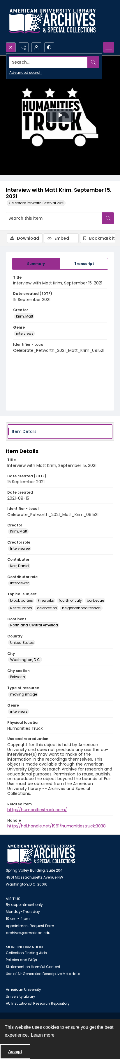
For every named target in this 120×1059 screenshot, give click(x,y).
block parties (21, 600)
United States (22, 642)
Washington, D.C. (25, 659)
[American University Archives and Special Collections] (41, 854)
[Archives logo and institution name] (52, 21)
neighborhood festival (81, 607)
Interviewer (19, 582)
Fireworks (46, 600)
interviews (24, 333)
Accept (15, 1051)
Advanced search (25, 72)
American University (23, 989)
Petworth (17, 676)
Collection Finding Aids (26, 952)
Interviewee (20, 548)
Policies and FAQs (21, 959)
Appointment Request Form (30, 925)
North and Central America (34, 625)
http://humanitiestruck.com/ (37, 810)
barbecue (95, 600)
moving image (23, 694)
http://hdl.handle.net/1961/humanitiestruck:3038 (56, 826)
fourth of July (70, 600)
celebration (47, 607)
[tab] (36, 263)
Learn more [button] (42, 1035)
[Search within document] (108, 218)
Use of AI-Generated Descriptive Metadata (43, 973)
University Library (20, 996)
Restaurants (21, 607)
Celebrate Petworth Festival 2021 (36, 202)
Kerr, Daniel (19, 565)
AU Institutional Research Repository (38, 1003)
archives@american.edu (28, 932)
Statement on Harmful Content (33, 966)
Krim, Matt (24, 316)
